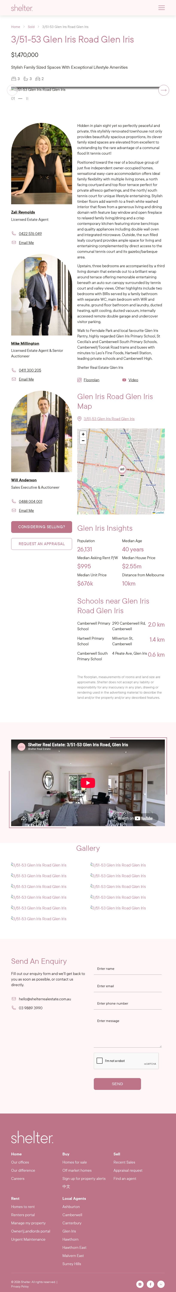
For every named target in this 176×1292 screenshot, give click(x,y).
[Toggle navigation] (161, 7)
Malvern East (73, 1255)
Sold (31, 26)
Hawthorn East (74, 1247)
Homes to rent (23, 1206)
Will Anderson (24, 479)
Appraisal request (128, 1170)
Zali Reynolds (23, 212)
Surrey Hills (71, 1263)
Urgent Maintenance (28, 1239)
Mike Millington (25, 343)
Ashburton (71, 1206)
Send (117, 1084)
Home (15, 26)
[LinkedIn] (161, 1284)
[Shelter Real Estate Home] (32, 1137)
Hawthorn (70, 1239)
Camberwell (72, 1214)
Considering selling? (41, 526)
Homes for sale (74, 1162)
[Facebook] (150, 1284)
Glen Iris (69, 1231)
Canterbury (72, 1222)
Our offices (20, 1162)
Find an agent (125, 1178)
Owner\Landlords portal (30, 1231)
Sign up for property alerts (84, 1178)
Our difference (23, 1170)
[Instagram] (140, 1284)
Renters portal (23, 1214)
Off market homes (77, 1170)
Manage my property (28, 1222)
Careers (17, 1178)
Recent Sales (124, 1162)
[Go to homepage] (22, 7)
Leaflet (159, 512)
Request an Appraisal (42, 543)
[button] (163, 90)
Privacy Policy (20, 1286)
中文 (66, 1186)
